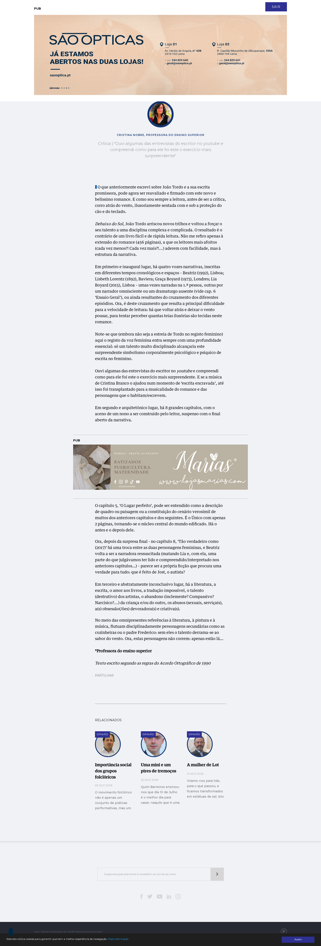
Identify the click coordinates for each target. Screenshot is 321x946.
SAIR (276, 7)
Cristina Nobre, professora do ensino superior (160, 135)
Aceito (298, 939)
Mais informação (118, 939)
